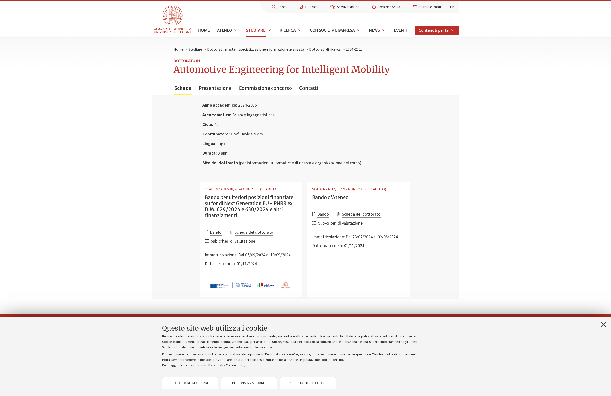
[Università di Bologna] (173, 19)
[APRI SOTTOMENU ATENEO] (235, 30)
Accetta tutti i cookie (308, 383)
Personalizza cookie (249, 383)
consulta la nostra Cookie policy (222, 365)
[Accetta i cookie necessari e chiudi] (603, 324)
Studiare (256, 30)
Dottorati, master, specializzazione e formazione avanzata (255, 49)
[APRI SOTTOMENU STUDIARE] (269, 30)
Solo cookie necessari (190, 383)
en (452, 7)
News (374, 30)
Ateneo (224, 30)
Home (204, 30)
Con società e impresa (332, 30)
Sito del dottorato (220, 163)
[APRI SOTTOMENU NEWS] (383, 30)
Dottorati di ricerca (325, 49)
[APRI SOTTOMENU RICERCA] (299, 30)
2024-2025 (354, 49)
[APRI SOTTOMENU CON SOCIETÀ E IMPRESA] (358, 30)
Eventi (400, 30)
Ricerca (288, 30)
